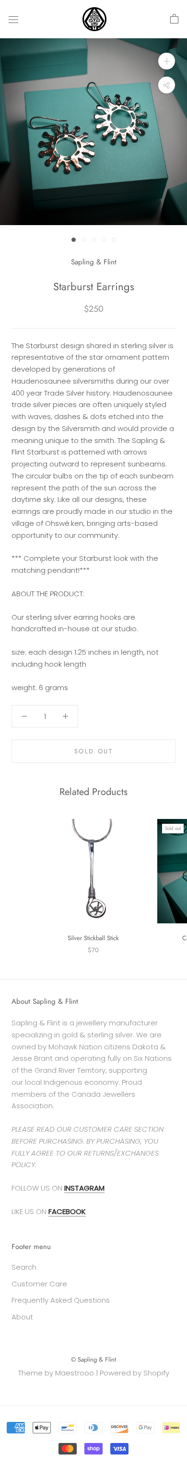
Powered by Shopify (134, 1373)
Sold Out (93, 751)
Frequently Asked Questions (61, 1300)
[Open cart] (174, 19)
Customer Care (39, 1284)
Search (24, 1267)
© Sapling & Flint (93, 1359)
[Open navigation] (13, 19)
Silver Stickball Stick (93, 938)
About (22, 1317)
